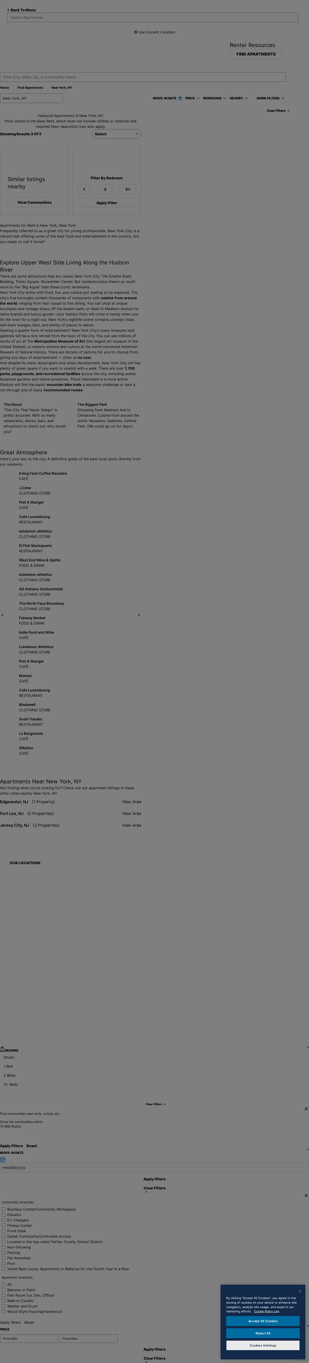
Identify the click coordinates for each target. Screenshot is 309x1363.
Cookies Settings (263, 1345)
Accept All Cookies (263, 1321)
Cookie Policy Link (266, 1311)
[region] (263, 1322)
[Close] (300, 1291)
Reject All (263, 1333)
